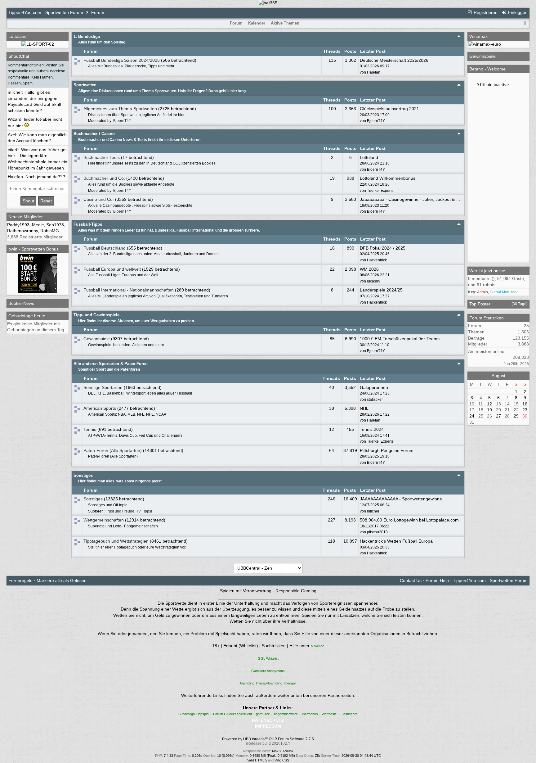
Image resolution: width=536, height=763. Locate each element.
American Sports (99, 408)
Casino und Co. (98, 199)
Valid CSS (282, 760)
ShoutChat (18, 56)
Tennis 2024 (372, 429)
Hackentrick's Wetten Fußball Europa (396, 541)
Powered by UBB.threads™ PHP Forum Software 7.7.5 (268, 739)
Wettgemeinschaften (103, 519)
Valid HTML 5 (257, 760)
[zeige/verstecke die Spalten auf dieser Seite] (525, 23)
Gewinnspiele (96, 338)
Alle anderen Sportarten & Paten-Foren (111, 363)
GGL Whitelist (268, 658)
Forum (97, 12)
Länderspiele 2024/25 (381, 289)
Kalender (256, 23)
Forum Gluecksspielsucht (232, 714)
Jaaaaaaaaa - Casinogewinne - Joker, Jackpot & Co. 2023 (417, 199)
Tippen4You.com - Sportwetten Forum (45, 12)
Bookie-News (21, 303)
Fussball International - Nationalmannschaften (128, 289)
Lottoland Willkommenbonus (387, 178)
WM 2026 (369, 269)
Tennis (89, 429)
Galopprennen (374, 387)
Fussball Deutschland (104, 248)
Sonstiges (83, 475)
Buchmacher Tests (101, 157)
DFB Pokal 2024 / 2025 (382, 248)
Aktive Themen (285, 23)
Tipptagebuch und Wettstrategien (116, 541)
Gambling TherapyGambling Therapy (268, 683)
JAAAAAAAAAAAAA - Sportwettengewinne (401, 498)
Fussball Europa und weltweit (112, 269)
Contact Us (411, 580)
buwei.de (317, 646)
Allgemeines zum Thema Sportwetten (120, 108)
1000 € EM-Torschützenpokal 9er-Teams (400, 338)
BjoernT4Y (122, 121)
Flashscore (349, 714)
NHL (364, 408)
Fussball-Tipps (88, 224)
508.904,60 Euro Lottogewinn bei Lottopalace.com (409, 519)
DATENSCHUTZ (268, 720)
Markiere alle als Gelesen (62, 580)
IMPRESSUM (268, 726)
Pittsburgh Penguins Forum (386, 450)
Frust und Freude (119, 511)
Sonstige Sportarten (103, 387)
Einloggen (517, 12)
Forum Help (437, 580)
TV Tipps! (144, 511)
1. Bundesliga (87, 36)
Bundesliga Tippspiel (193, 714)
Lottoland (369, 157)
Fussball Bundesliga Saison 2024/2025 (121, 60)
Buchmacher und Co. (104, 178)
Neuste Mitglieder (25, 216)
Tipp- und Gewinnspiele (96, 315)
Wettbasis (329, 714)
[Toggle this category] (459, 36)
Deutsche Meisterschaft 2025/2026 (394, 60)
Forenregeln (20, 580)
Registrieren (485, 12)
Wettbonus (310, 714)
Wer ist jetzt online (487, 270)
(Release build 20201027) (268, 743)
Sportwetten (85, 85)
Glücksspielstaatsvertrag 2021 (389, 108)
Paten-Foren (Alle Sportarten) (112, 450)
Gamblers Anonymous (268, 671)
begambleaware (286, 714)
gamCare (263, 714)
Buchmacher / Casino (94, 133)
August (498, 375)
